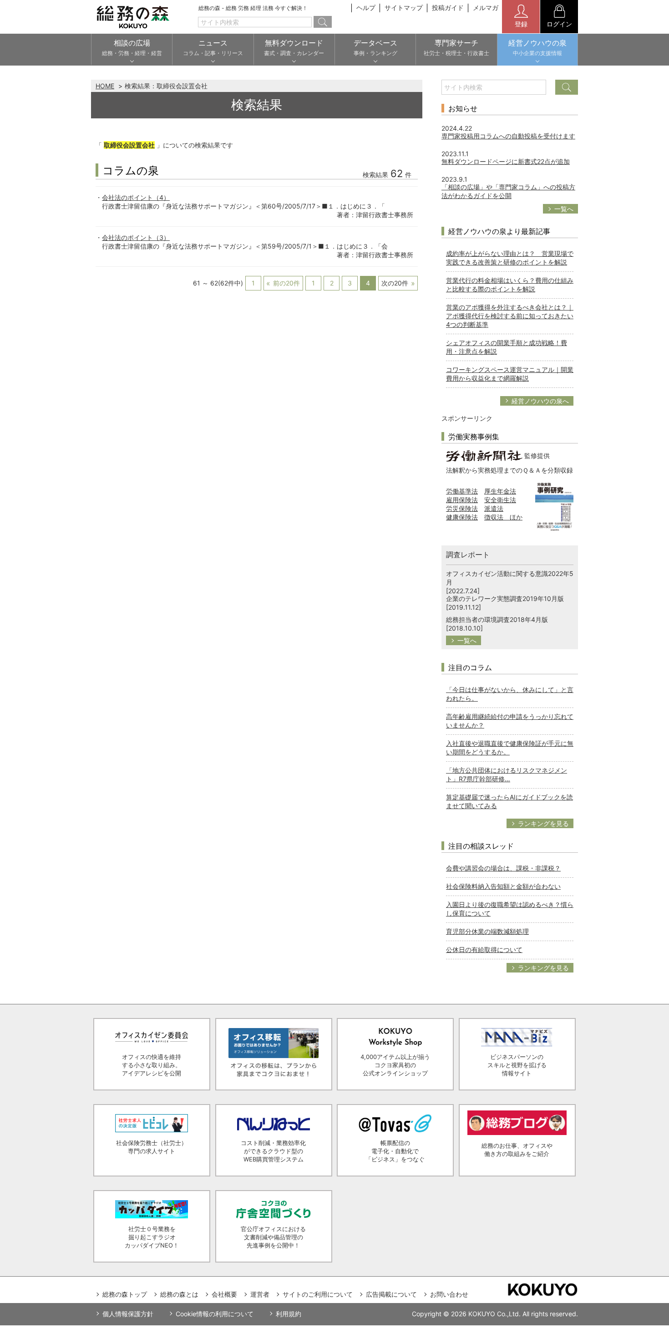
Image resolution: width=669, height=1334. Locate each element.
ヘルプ (365, 7)
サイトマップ (404, 7)
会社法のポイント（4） (136, 197)
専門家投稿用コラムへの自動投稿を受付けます (508, 136)
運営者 (259, 1294)
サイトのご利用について (318, 1294)
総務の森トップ (124, 1294)
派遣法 (493, 508)
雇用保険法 (462, 500)
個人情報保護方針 (127, 1314)
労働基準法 (462, 491)
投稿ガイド (448, 7)
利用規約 (288, 1314)
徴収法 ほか (503, 517)
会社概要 (224, 1294)
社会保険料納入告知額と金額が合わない (503, 886)
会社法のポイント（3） (136, 237)
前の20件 (286, 283)
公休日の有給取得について (484, 949)
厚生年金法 (500, 491)
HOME (105, 86)
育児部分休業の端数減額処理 (487, 931)
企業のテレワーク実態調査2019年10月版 (505, 598)
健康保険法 (462, 517)
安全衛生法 (500, 500)
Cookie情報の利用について (214, 1314)
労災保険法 (462, 508)
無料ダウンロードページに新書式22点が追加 (505, 161)
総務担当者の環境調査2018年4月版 (497, 619)
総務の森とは (179, 1294)
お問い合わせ (449, 1294)
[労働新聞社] (484, 455)
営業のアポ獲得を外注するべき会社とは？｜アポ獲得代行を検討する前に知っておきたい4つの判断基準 (509, 315)
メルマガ (485, 7)
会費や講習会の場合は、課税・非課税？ (503, 868)
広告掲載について (391, 1294)
